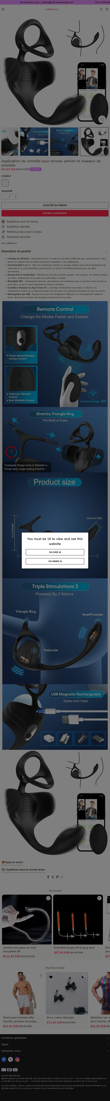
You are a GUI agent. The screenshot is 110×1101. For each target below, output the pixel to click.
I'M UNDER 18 (55, 561)
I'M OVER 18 (55, 552)
